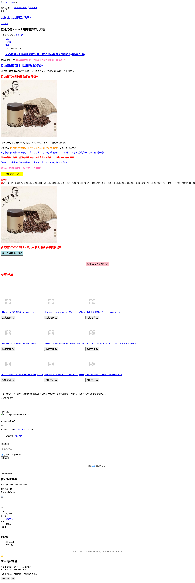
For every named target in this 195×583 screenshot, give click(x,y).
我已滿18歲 (5, 578)
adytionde (4, 417)
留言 (22, 429)
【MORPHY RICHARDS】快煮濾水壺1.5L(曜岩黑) (64, 375)
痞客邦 (17, 429)
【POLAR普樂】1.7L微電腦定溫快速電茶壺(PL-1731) (22, 375)
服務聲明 (119, 552)
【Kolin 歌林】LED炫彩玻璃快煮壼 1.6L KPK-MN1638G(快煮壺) (110, 343)
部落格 (8, 42)
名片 (7, 45)
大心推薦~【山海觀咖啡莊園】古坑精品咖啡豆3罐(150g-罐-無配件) (45, 54)
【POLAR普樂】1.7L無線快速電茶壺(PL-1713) (103, 375)
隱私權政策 (110, 552)
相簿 (7, 39)
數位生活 (19, 35)
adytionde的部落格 (16, 17)
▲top (3, 440)
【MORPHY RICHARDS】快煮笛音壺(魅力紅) (19, 343)
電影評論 (18, 436)
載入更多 (5, 444)
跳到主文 (4, 24)
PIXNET (80, 552)
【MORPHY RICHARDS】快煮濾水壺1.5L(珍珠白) (64, 312)
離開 (13, 578)
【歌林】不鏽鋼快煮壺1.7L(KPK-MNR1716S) (103, 312)
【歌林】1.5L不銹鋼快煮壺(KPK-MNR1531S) (19, 312)
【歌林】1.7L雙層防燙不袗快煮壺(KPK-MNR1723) (64, 343)
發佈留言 (5, 458)
